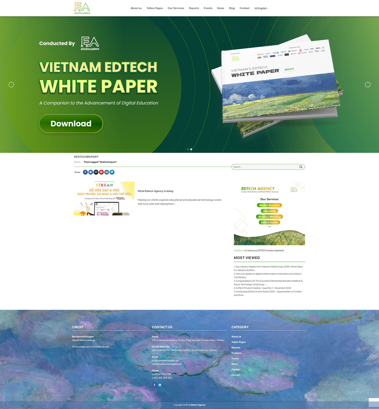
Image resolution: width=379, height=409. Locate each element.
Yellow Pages (155, 8)
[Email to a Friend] (96, 171)
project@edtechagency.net (165, 359)
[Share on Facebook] (85, 171)
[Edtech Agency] (82, 8)
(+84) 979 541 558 (161, 373)
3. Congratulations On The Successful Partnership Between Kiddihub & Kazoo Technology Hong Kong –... (268, 281)
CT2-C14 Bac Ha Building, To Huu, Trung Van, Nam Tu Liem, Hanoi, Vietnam (188, 339)
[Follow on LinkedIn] (159, 384)
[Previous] (11, 84)
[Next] (367, 84)
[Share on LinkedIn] (112, 171)
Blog (232, 8)
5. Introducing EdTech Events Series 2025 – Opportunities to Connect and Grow (268, 292)
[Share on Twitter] (90, 171)
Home (77, 161)
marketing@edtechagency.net (167, 363)
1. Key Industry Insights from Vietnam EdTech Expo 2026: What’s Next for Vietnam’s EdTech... (268, 267)
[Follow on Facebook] (154, 384)
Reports (194, 8)
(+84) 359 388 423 (162, 376)
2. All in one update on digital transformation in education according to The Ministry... (268, 274)
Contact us (239, 249)
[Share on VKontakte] (106, 171)
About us (136, 8)
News (220, 8)
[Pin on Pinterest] (101, 171)
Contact (245, 8)
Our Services (176, 8)
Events (208, 8)
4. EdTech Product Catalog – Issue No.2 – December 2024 (262, 287)
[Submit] (301, 166)
